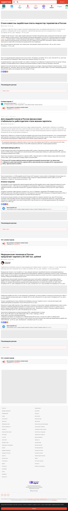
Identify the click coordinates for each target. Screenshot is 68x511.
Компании (37, 410)
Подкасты (37, 439)
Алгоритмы (37, 421)
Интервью (4, 468)
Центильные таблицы (40, 426)
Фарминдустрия (5, 424)
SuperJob (3, 38)
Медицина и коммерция (7, 445)
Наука (3, 416)
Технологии (4, 418)
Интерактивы (38, 442)
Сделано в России (6, 453)
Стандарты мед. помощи (40, 429)
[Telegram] (2, 71)
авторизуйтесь (16, 108)
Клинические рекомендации (41, 424)
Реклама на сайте (39, 450)
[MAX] (3, 71)
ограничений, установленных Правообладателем (37, 498)
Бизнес (3, 447)
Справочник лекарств (40, 434)
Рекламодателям (39, 447)
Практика (4, 421)
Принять (34, 508)
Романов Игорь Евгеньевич (10, 103)
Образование (5, 413)
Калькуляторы (38, 418)
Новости (6, 20)
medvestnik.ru (54, 500)
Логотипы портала (39, 460)
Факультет (4, 476)
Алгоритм (4, 429)
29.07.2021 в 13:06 (21, 103)
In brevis (4, 437)
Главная (2, 20)
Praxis (3, 471)
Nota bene (4, 439)
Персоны (37, 413)
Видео (3, 463)
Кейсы (36, 458)
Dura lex (4, 455)
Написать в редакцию (40, 466)
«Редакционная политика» (34, 488)
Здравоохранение (12, 20)
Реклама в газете (39, 453)
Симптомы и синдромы (40, 431)
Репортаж (4, 466)
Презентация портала (40, 455)
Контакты (37, 463)
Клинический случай (6, 431)
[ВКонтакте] (5, 71)
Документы (37, 416)
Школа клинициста (6, 426)
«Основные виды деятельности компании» (34, 487)
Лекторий (4, 434)
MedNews (4, 474)
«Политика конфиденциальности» (34, 485)
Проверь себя (5, 442)
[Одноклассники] (7, 71)
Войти (63, 2)
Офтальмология (38, 445)
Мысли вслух (5, 458)
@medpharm (48, 209)
